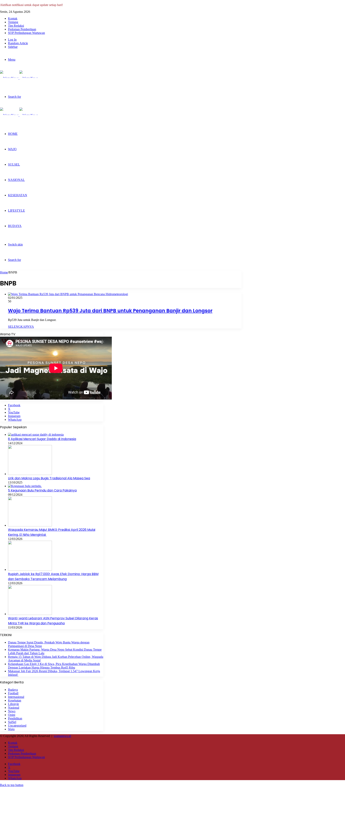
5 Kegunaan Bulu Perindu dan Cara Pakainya (42, 490)
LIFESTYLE (16, 210)
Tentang (13, 22)
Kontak (12, 18)
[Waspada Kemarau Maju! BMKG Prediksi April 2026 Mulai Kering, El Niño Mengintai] (30, 525)
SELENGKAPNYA (21, 326)
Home (4, 272)
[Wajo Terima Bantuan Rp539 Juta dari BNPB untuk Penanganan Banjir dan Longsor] (68, 294)
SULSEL (14, 164)
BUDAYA (15, 226)
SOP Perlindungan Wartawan (26, 33)
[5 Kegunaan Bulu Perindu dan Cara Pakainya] (25, 486)
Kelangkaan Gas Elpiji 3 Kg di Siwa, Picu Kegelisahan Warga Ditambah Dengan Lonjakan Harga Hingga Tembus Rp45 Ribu (54, 665)
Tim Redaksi (16, 25)
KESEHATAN (17, 195)
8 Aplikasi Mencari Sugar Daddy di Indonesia (42, 439)
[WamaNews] (19, 78)
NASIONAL (16, 180)
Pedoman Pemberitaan (22, 29)
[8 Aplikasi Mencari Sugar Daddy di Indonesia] (36, 434)
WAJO (12, 149)
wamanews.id (62, 736)
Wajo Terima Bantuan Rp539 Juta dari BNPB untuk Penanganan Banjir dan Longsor (110, 310)
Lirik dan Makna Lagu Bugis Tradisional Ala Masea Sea (49, 478)
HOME (13, 133)
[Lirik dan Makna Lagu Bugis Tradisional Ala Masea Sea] (30, 474)
